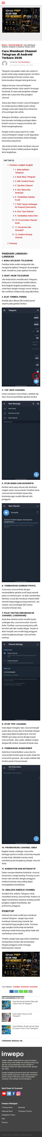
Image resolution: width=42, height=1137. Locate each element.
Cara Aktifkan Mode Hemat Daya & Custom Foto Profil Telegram (26, 1027)
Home (4, 45)
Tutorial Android (15, 45)
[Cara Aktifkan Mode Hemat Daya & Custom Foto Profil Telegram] (6, 1029)
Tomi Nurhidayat (24, 62)
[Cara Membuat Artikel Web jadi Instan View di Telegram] (6, 1004)
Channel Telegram (21, 987)
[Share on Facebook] (12, 991)
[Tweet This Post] (16, 991)
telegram (33, 987)
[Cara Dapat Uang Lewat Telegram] (6, 1017)
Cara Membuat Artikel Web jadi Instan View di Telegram (25, 1002)
